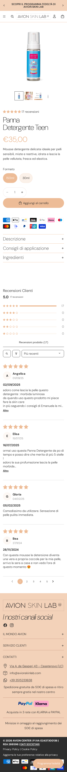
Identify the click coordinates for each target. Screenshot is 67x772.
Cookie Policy (29, 749)
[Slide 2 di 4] (29, 96)
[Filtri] (16, 353)
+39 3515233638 (21, 680)
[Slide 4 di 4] (48, 96)
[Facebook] (5, 625)
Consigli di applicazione (26, 248)
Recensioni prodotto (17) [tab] (33, 342)
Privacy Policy (11, 749)
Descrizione (14, 239)
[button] (12, 112)
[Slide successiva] (63, 5)
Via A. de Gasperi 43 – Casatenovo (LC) (36, 666)
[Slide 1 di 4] (19, 96)
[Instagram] (11, 625)
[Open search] (7, 353)
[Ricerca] (12, 16)
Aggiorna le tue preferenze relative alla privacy (30, 754)
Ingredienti (13, 257)
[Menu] (4, 16)
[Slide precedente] (4, 5)
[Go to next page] (54, 581)
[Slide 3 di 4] (38, 96)
